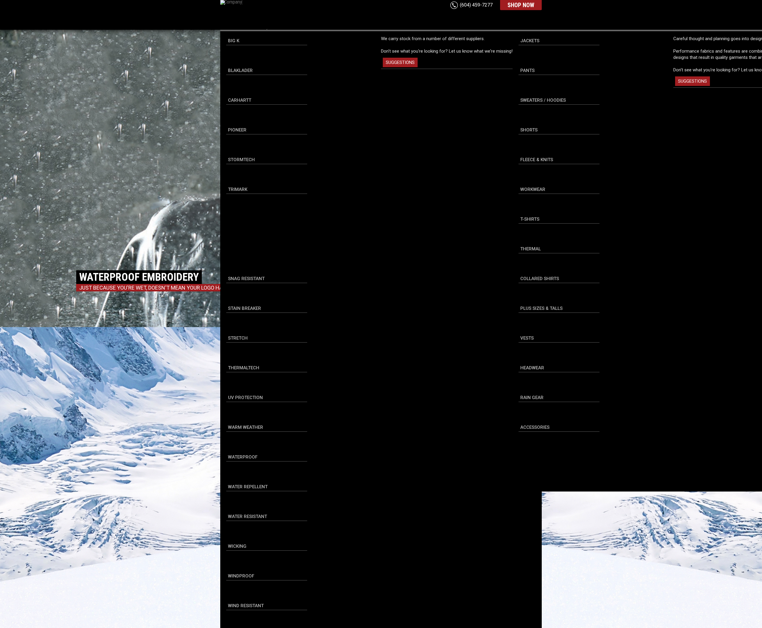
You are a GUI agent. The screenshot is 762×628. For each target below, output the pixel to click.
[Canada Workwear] (287, 12)
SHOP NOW (521, 5)
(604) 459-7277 (476, 5)
